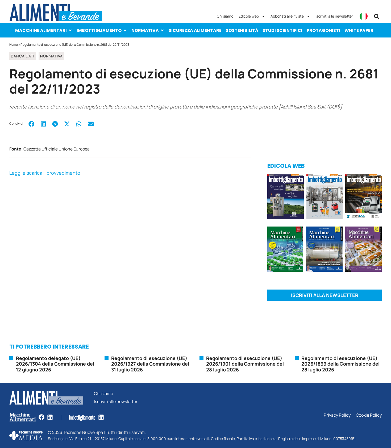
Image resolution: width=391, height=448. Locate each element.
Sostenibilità (242, 30)
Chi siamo (225, 16)
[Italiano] (364, 16)
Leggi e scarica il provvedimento (44, 173)
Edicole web (249, 16)
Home (13, 44)
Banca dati (22, 55)
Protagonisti (323, 30)
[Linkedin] (50, 417)
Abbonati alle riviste (287, 16)
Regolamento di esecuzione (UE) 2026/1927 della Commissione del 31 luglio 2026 (150, 364)
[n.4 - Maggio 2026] (363, 197)
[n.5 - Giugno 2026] (324, 250)
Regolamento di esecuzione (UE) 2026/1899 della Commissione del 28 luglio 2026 (340, 364)
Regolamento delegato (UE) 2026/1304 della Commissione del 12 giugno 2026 (55, 364)
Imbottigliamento (99, 30)
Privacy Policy (337, 415)
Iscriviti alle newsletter (334, 16)
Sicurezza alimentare (195, 30)
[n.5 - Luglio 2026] (324, 197)
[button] (377, 16)
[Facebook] (41, 417)
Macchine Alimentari (41, 30)
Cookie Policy (369, 415)
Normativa (145, 30)
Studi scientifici (282, 30)
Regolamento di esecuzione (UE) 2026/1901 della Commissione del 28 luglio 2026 (245, 364)
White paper (358, 30)
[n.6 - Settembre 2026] (285, 197)
